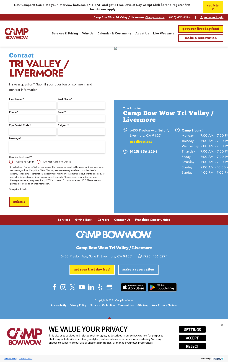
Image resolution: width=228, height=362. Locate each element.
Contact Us (122, 219)
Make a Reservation (201, 38)
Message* (15, 138)
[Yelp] (100, 287)
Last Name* (65, 99)
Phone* (13, 112)
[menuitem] (65, 33)
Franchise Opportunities (152, 219)
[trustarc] (217, 358)
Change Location (154, 17)
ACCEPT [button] (192, 337)
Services (64, 219)
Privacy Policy (10, 358)
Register (213, 7)
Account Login (213, 17)
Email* (62, 112)
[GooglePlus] (109, 287)
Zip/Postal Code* (20, 125)
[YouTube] (82, 287)
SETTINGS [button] (192, 329)
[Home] (16, 33)
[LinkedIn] (91, 287)
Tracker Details (25, 358)
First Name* (16, 99)
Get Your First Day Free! (200, 29)
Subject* (63, 125)
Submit (19, 201)
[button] (222, 324)
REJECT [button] (192, 346)
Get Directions (141, 141)
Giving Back (83, 219)
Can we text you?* (20, 157)
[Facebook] (54, 287)
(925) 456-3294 (180, 17)
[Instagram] (63, 287)
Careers (103, 219)
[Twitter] (73, 287)
